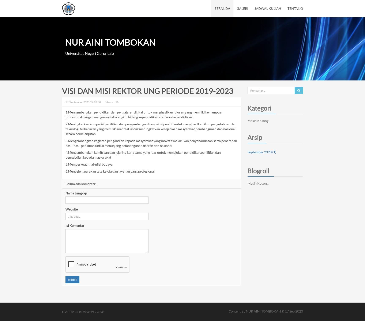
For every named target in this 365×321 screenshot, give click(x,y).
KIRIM (72, 279)
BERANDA (222, 8)
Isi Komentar (74, 225)
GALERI (242, 8)
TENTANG (295, 8)
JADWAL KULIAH (268, 8)
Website (71, 209)
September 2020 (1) (262, 152)
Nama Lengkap (76, 193)
